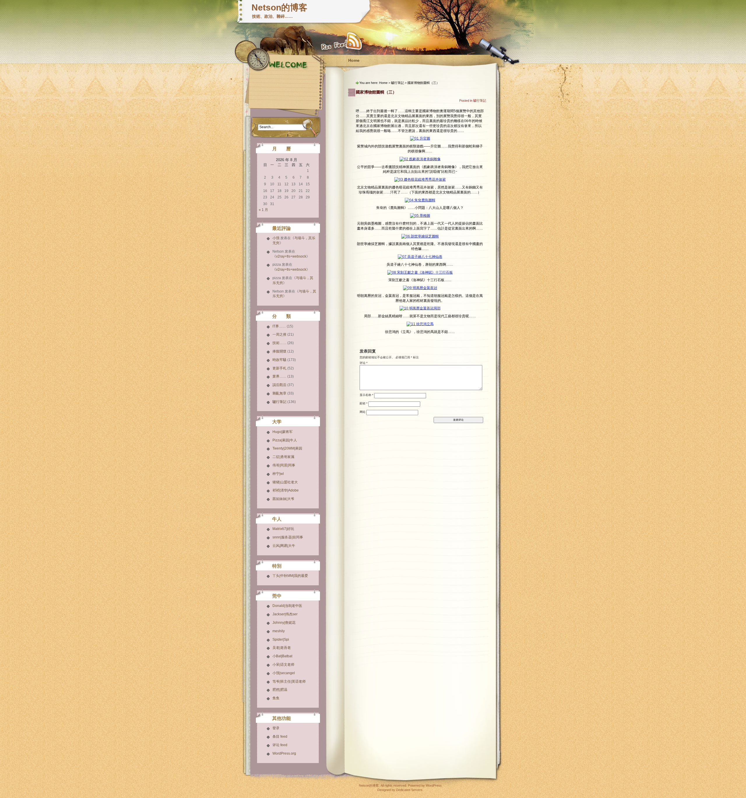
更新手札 (279, 368)
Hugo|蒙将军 (282, 432)
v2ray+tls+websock (291, 256)
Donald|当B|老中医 (287, 606)
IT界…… (279, 326)
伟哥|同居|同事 (283, 465)
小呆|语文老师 (283, 665)
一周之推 (279, 334)
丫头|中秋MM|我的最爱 (290, 576)
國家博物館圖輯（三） (376, 92)
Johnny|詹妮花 (283, 623)
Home (354, 60)
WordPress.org (284, 753)
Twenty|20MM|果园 (287, 448)
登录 (275, 728)
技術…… (279, 343)
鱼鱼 (275, 698)
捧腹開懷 (279, 351)
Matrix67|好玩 (283, 529)
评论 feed (279, 745)
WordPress (434, 785)
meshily (278, 631)
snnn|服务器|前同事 (287, 537)
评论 (363, 362)
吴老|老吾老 (281, 648)
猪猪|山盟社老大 (285, 482)
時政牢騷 (279, 360)
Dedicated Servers (409, 790)
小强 (275, 238)
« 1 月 (263, 210)
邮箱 (363, 403)
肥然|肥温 (279, 690)
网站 (362, 411)
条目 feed (279, 736)
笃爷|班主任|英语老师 (289, 681)
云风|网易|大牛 (283, 546)
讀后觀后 (279, 385)
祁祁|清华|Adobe (285, 490)
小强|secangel (283, 673)
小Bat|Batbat (282, 656)
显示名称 (366, 395)
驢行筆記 (279, 402)
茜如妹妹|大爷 (283, 499)
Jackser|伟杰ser (285, 614)
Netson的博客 (279, 7)
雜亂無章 (279, 393)
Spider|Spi (280, 639)
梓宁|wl (278, 474)
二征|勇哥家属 (283, 457)
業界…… (279, 376)
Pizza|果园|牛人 (284, 440)
